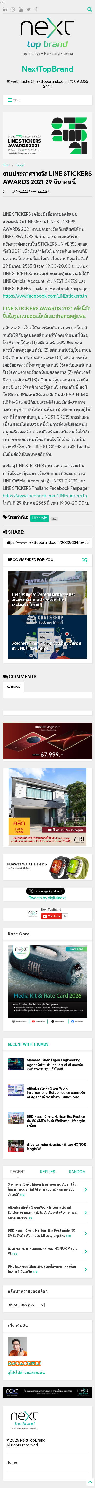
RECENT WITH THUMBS (28, 1044)
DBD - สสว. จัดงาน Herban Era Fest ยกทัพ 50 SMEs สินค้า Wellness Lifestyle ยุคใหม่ (56, 1120)
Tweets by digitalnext (47, 898)
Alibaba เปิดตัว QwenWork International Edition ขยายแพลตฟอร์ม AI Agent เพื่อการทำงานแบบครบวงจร (56, 1092)
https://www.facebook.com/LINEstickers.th (45, 296)
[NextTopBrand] (47, 55)
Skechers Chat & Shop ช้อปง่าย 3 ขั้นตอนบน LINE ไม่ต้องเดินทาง (46, 646)
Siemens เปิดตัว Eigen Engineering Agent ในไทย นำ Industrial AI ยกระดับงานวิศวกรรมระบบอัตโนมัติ (55, 1064)
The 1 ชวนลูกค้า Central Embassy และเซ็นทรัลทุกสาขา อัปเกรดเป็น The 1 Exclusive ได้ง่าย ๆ (43, 599)
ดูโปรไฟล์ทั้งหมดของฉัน (26, 1372)
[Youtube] (21, 9)
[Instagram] (13, 9)
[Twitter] (28, 9)
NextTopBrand (47, 69)
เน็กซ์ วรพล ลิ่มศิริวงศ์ (24, 1363)
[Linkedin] (5, 9)
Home (6, 165)
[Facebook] (36, 9)
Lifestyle (20, 165)
